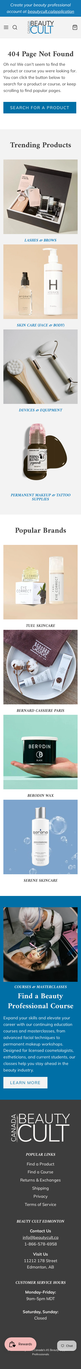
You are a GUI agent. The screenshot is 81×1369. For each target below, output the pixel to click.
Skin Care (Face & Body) (40, 325)
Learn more (25, 1082)
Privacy (41, 1196)
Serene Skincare (41, 880)
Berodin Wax (40, 795)
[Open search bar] (16, 27)
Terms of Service (40, 1204)
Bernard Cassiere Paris (40, 710)
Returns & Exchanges (40, 1180)
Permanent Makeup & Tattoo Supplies (40, 497)
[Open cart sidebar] (75, 27)
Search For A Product (40, 107)
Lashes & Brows (40, 240)
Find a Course (40, 1171)
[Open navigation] (6, 27)
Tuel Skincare (40, 625)
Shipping (40, 1188)
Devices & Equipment (40, 410)
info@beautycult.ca (40, 1237)
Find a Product (40, 1164)
